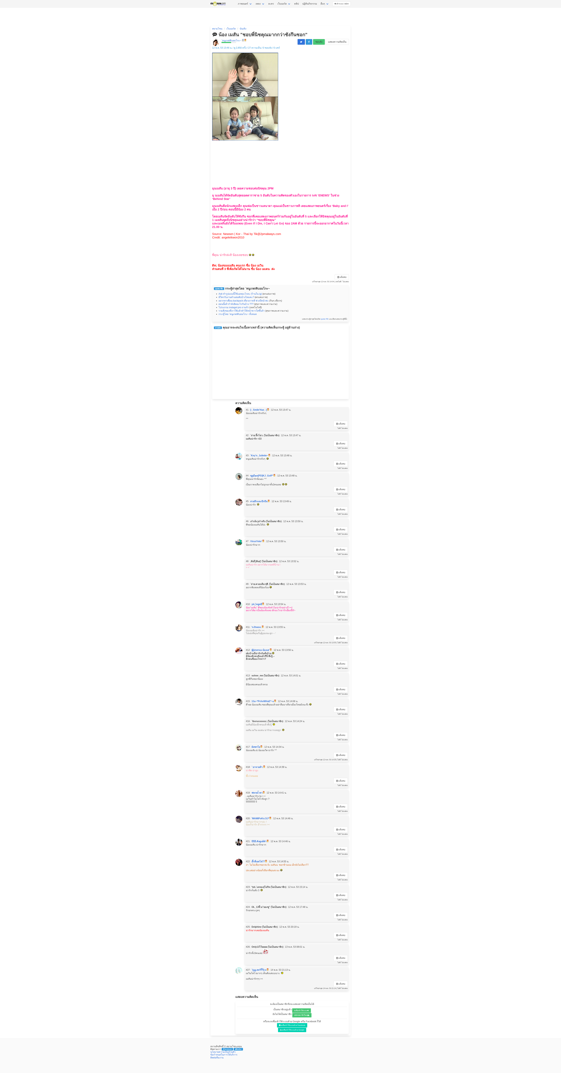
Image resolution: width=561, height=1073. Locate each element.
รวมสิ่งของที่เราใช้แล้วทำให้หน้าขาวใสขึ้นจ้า (242, 311)
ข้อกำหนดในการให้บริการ (223, 1054)
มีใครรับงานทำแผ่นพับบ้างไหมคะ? (236, 297)
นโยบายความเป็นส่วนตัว (223, 1052)
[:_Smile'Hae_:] (258, 410)
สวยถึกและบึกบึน (258, 501)
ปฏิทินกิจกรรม (309, 3)
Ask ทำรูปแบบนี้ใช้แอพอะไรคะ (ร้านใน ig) (240, 294)
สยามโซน (217, 28)
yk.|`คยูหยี (257, 604)
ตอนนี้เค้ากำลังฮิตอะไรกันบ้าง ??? (236, 304)
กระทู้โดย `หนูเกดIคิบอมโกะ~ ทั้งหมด (238, 314)
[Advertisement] (280, 162)
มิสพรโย (256, 747)
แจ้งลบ (343, 277)
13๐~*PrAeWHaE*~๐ (263, 701)
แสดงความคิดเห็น (337, 42)
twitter (239, 1049)
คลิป (296, 3)
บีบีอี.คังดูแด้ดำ (259, 841)
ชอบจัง (318, 42)
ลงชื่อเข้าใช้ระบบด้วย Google (293, 1030)
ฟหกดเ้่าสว (257, 793)
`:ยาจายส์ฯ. (257, 767)
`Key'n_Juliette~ (259, 455)
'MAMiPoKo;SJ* (260, 818)
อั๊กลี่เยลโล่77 (258, 861)
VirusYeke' (256, 541)
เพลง (258, 3)
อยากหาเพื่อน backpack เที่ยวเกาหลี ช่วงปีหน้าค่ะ (244, 300)
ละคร (271, 3)
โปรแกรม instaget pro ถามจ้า (234, 307)
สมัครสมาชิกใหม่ (300, 1015)
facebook (228, 1049)
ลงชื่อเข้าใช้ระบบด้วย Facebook (293, 1025)
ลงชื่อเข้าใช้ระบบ (300, 1011)
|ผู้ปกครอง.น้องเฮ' (261, 650)
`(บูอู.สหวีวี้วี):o (259, 970)
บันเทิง (243, 28)
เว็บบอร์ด (282, 3)
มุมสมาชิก (325, 319)
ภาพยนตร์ (243, 3)
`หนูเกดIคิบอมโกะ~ (231, 40)
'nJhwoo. (256, 627)
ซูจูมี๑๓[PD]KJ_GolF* (261, 475)
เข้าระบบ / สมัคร (342, 4)
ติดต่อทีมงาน (217, 1057)
